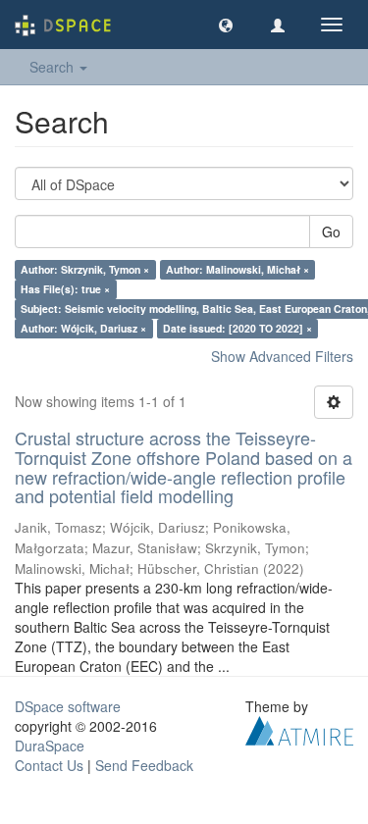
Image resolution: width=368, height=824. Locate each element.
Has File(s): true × (65, 289)
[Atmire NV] (299, 729)
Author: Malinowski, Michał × (237, 269)
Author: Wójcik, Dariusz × (83, 328)
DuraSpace (49, 745)
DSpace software (68, 706)
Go (331, 231)
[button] (225, 24)
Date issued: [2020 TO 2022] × (237, 328)
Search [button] (53, 67)
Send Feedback (144, 765)
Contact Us (49, 765)
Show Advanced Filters (282, 356)
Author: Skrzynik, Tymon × (85, 269)
